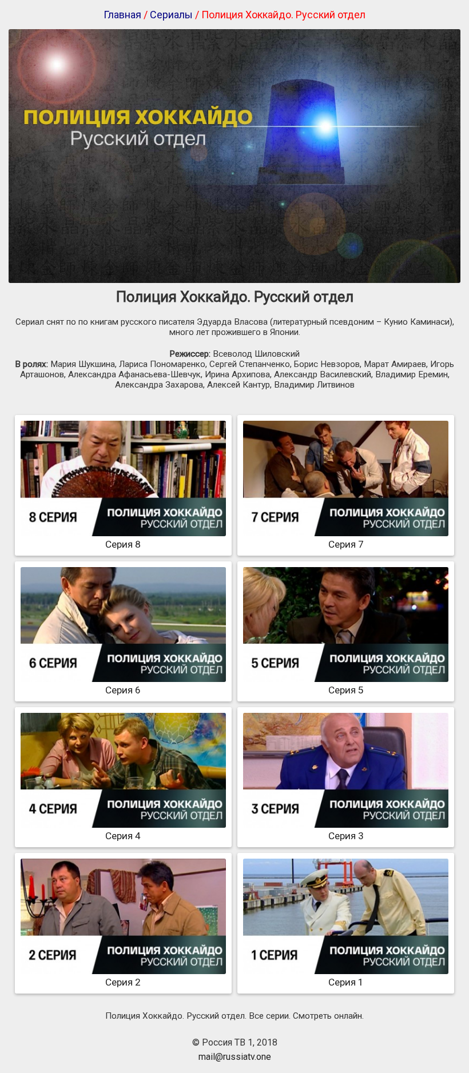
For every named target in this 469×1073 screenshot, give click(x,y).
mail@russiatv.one (234, 1056)
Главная (122, 15)
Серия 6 (123, 690)
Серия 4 (123, 835)
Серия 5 (346, 690)
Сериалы (171, 15)
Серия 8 (123, 544)
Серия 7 (346, 544)
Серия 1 (346, 982)
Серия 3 (346, 835)
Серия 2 (123, 982)
